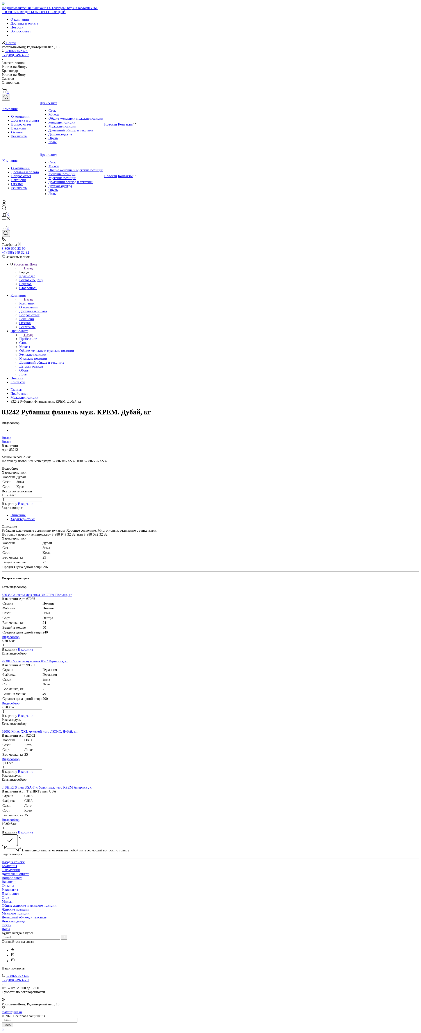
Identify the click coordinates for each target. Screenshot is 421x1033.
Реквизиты (19, 136)
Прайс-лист (48, 103)
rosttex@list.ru (12, 1012)
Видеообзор (11, 637)
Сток (52, 110)
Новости (110, 124)
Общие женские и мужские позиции (75, 118)
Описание (18, 515)
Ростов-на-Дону (31, 280)
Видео (6, 438)
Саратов (25, 284)
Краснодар (27, 276)
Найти (7, 1025)
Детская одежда (60, 134)
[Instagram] (13, 955)
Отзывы (17, 132)
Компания (10, 109)
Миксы (53, 114)
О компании (20, 116)
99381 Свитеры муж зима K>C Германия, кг (35, 661)
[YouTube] (13, 961)
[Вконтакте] (13, 950)
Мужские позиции (62, 126)
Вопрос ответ (21, 124)
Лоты (52, 142)
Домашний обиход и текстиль (70, 130)
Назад (28, 268)
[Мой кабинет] (4, 203)
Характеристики (23, 519)
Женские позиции (61, 122)
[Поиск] (6, 97)
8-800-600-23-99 (16, 51)
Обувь (53, 138)
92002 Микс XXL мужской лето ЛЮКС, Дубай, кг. (40, 731)
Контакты (125, 124)
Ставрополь (28, 288)
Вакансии (18, 128)
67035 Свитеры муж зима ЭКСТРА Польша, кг (37, 595)
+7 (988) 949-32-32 (15, 55)
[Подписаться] (64, 937)
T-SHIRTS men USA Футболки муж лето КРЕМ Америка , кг (47, 787)
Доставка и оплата (25, 120)
